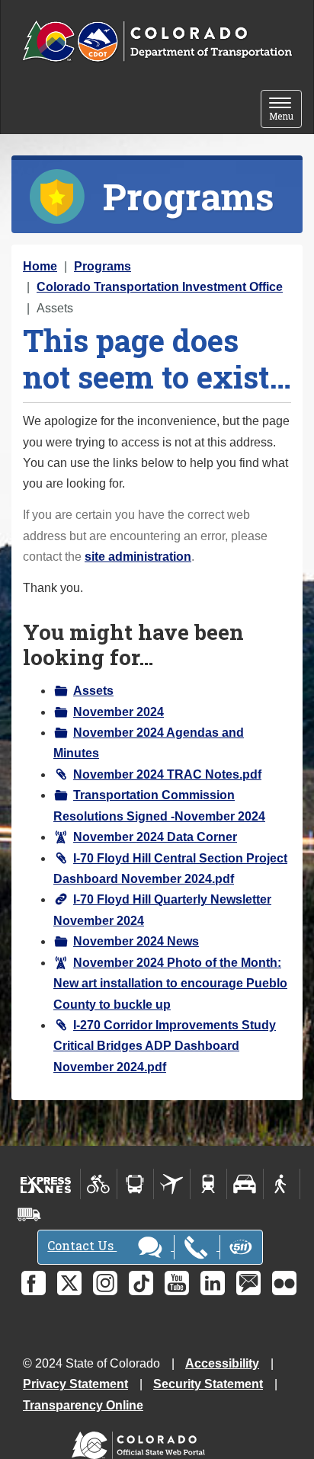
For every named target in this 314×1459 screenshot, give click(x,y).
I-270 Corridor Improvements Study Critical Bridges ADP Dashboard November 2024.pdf (164, 1046)
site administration (138, 556)
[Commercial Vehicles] (29, 1214)
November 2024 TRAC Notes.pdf (167, 774)
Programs (102, 266)
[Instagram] (105, 1283)
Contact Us (82, 1245)
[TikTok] (141, 1283)
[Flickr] (284, 1283)
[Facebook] (33, 1283)
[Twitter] (69, 1283)
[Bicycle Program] (98, 1184)
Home (40, 266)
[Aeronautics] (172, 1184)
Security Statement (208, 1383)
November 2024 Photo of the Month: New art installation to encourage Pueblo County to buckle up (170, 983)
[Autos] (245, 1184)
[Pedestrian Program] (281, 1184)
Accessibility (222, 1363)
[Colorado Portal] (141, 1441)
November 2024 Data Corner (155, 836)
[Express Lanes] (46, 1184)
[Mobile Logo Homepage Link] (157, 42)
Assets (93, 690)
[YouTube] (177, 1283)
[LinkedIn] (212, 1283)
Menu (285, 110)
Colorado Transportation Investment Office (160, 286)
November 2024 (118, 712)
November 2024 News (136, 941)
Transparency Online (83, 1405)
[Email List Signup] (248, 1283)
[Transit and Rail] (135, 1184)
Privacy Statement (75, 1383)
